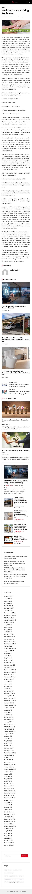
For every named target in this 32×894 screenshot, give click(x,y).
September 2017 (9, 826)
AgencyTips (8, 870)
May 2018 (7, 807)
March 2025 (7, 634)
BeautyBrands (17, 870)
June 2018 (7, 805)
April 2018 (7, 809)
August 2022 (8, 707)
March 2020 (7, 760)
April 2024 (7, 660)
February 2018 (8, 814)
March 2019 (7, 783)
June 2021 (7, 738)
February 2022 (8, 719)
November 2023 (9, 672)
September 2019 (9, 769)
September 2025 (9, 620)
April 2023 (7, 689)
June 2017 (7, 833)
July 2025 (7, 625)
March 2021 (7, 745)
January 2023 (8, 696)
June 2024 (7, 655)
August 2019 (7, 772)
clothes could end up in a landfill (14, 876)
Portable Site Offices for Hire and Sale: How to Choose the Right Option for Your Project (20, 527)
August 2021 (7, 734)
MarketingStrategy (10, 882)
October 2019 (8, 767)
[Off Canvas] (2, 2)
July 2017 (7, 831)
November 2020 (9, 753)
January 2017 (8, 845)
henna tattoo (19, 879)
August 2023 (8, 679)
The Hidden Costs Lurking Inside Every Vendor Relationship (14, 307)
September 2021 (9, 731)
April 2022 (7, 715)
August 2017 (7, 828)
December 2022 (9, 698)
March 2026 (7, 606)
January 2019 (8, 788)
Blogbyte (23, 891)
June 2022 (7, 712)
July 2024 (7, 653)
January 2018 (8, 817)
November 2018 (8, 793)
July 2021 (7, 736)
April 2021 (7, 743)
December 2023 (9, 670)
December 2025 (9, 613)
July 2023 (7, 681)
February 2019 (8, 786)
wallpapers (20, 882)
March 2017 (7, 840)
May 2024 (7, 658)
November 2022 (9, 700)
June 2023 (7, 684)
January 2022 (8, 722)
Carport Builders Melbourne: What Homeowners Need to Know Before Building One (15, 339)
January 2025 (8, 639)
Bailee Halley (7, 17)
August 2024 (8, 651)
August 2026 (8, 596)
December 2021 (9, 724)
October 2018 (8, 795)
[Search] (29, 2)
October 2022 (8, 703)
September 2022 (9, 705)
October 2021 (8, 729)
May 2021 (7, 741)
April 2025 (7, 632)
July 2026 (7, 598)
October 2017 (8, 824)
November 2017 (8, 821)
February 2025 (8, 636)
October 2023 (8, 674)
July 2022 (7, 710)
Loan (3, 7)
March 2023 (7, 691)
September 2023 (9, 677)
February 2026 (8, 608)
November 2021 (8, 726)
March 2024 (7, 663)
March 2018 (7, 812)
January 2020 (8, 762)
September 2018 (9, 798)
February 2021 (8, 748)
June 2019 (7, 776)
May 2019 (7, 779)
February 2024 (8, 665)
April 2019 (7, 781)
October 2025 (8, 617)
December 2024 (9, 641)
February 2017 (8, 843)
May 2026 (7, 603)
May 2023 (7, 686)
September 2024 (9, 648)
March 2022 (7, 717)
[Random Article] (27, 2)
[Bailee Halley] (5, 272)
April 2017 (7, 838)
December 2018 (9, 790)
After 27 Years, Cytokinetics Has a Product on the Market (20, 538)
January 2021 (8, 750)
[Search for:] (12, 856)
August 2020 (8, 757)
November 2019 (8, 764)
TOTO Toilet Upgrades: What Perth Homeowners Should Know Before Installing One (15, 372)
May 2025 (7, 629)
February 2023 (8, 693)
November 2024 (9, 644)
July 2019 (7, 774)
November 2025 (9, 615)
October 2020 (8, 755)
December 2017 (8, 819)
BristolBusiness (9, 873)
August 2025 (8, 622)
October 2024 (8, 646)
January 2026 (8, 610)
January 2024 (8, 667)
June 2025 (7, 627)
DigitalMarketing (9, 879)
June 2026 (7, 601)
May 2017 (7, 835)
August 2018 (7, 800)
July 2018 (7, 802)
